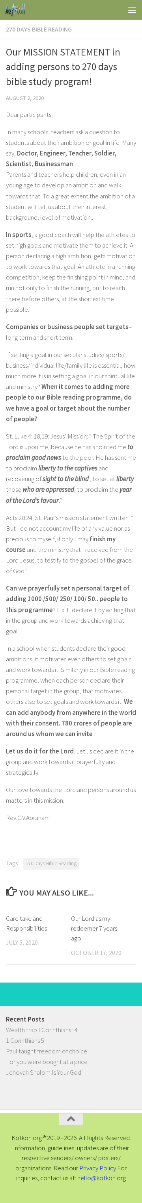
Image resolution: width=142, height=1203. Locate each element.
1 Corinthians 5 (25, 1040)
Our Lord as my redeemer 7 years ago (94, 928)
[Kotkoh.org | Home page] (18, 10)
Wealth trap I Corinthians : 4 (42, 1029)
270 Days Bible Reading (39, 29)
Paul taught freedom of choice (46, 1051)
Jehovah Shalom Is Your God (43, 1072)
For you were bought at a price (47, 1061)
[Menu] (132, 10)
